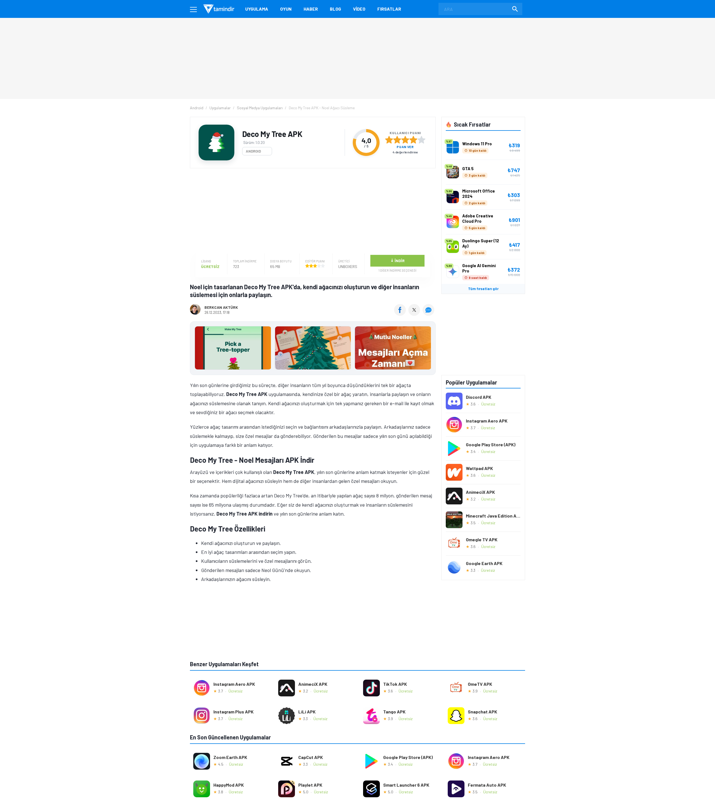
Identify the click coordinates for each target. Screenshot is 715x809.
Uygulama (256, 8)
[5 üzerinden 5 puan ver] (421, 140)
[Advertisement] (311, 211)
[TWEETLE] (414, 314)
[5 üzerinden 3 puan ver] (405, 140)
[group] (313, 349)
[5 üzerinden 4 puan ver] (413, 140)
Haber (311, 8)
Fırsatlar (389, 8)
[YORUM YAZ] (429, 314)
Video (359, 8)
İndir (397, 260)
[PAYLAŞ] (401, 314)
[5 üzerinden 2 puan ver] (397, 140)
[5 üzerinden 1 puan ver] (389, 140)
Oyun (286, 8)
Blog (335, 8)
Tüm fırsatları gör (483, 288)
